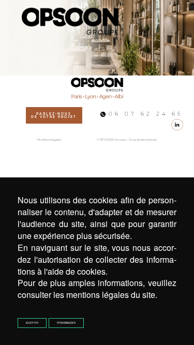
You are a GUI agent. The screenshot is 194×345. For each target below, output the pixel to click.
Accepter (32, 322)
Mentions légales (49, 139)
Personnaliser (66, 322)
